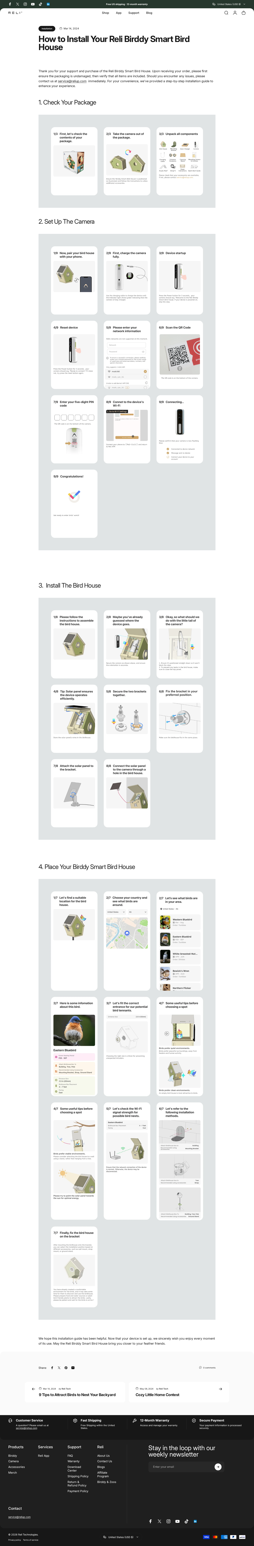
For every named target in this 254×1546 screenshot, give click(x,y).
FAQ (70, 1455)
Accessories (16, 1467)
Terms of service (30, 1540)
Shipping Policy (78, 1476)
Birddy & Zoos (106, 1482)
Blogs (101, 1467)
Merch (12, 1472)
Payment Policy (78, 1491)
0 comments (209, 1367)
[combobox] (229, 4)
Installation (47, 28)
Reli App (43, 1455)
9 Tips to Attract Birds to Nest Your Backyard (77, 1394)
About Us (103, 1455)
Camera (13, 1461)
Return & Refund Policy (77, 1483)
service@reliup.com (26, 1428)
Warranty (73, 1461)
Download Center (74, 1468)
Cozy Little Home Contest (157, 1394)
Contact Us (104, 1461)
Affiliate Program (103, 1474)
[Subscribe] (218, 1466)
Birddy (12, 1455)
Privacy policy (14, 1540)
